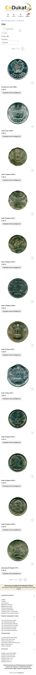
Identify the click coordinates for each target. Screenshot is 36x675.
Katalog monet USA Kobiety (8, 653)
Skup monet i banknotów (8, 639)
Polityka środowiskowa (7, 609)
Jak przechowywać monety (8, 620)
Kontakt (3, 599)
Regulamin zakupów (6, 604)
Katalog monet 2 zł (6, 661)
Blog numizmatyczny (7, 644)
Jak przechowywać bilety (8, 622)
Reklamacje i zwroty (6, 606)
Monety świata (20, 20)
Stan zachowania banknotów (9, 630)
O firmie (3, 601)
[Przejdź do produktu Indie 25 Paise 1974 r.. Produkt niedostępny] (18, 332)
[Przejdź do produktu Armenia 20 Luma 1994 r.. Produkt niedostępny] (18, 69)
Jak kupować (5, 603)
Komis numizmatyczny (7, 641)
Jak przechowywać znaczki (9, 627)
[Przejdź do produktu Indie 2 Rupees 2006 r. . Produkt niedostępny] (18, 288)
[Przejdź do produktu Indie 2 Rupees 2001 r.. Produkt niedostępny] (18, 201)
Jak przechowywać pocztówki (9, 625)
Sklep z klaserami (6, 646)
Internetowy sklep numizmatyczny (10, 642)
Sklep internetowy (16, 672)
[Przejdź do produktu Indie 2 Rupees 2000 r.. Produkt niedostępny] (18, 157)
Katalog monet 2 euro (7, 658)
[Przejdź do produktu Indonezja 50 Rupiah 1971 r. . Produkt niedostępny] (18, 550)
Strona (13, 48)
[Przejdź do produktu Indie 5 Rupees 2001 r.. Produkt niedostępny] (18, 419)
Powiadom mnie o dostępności (11, 92)
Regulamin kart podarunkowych (10, 613)
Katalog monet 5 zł (6, 660)
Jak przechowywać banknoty (9, 623)
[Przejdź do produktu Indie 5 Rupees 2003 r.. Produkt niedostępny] (18, 463)
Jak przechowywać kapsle (8, 628)
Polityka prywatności (7, 608)
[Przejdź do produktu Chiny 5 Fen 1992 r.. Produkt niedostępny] (18, 113)
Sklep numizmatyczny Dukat (8, 20)
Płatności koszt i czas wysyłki (9, 611)
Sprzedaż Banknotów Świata (9, 637)
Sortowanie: (4, 39)
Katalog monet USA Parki (8, 655)
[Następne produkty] (20, 579)
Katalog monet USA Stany (8, 656)
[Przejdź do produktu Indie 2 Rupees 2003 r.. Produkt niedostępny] (18, 244)
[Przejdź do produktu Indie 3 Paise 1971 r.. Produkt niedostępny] (18, 375)
